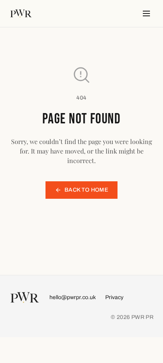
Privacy (114, 297)
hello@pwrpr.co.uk (72, 297)
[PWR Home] (20, 13)
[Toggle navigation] (146, 13)
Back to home (86, 190)
